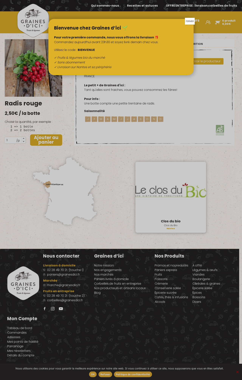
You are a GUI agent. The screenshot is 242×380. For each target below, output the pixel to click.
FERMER (190, 21)
